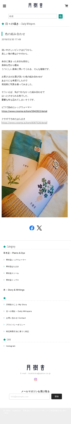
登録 (57, 396)
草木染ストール (12, 273)
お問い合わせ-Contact (16, 318)
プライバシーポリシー (15, 325)
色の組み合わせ (15, 34)
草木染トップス (12, 280)
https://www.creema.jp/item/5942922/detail (24, 111)
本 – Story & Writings (13, 289)
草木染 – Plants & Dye (14, 253)
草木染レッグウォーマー (16, 260)
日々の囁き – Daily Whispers (19, 311)
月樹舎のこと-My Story (16, 304)
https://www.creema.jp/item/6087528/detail (24, 122)
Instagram (10, 346)
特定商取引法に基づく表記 (17, 331)
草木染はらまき (12, 266)
